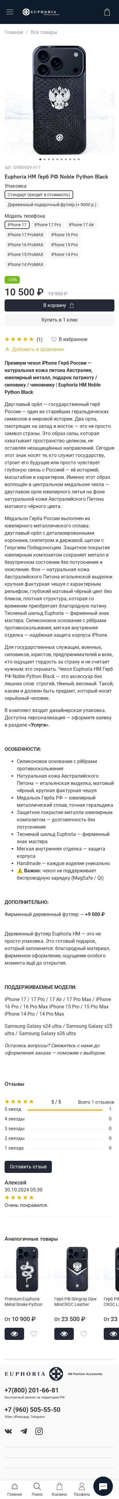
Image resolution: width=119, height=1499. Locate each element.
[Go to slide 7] (66, 159)
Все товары (44, 32)
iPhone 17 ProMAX (25, 234)
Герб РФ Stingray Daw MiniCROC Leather (75, 1301)
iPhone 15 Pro (64, 244)
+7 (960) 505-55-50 (32, 1409)
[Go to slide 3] (49, 159)
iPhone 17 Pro (47, 224)
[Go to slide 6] (62, 159)
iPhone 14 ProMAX (25, 264)
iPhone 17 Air (81, 224)
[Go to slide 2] (44, 159)
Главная (14, 32)
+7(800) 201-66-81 (32, 1390)
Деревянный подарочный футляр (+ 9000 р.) (52, 204)
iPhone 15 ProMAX (25, 254)
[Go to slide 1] (40, 159)
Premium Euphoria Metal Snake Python (23, 1301)
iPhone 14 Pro (64, 254)
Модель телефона (25, 216)
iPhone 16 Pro (64, 234)
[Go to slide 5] (57, 159)
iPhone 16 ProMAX (25, 244)
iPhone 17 (17, 224)
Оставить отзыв (28, 1167)
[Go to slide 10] (79, 159)
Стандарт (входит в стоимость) (39, 194)
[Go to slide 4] (53, 159)
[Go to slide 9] (74, 159)
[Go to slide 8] (70, 159)
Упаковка (16, 186)
